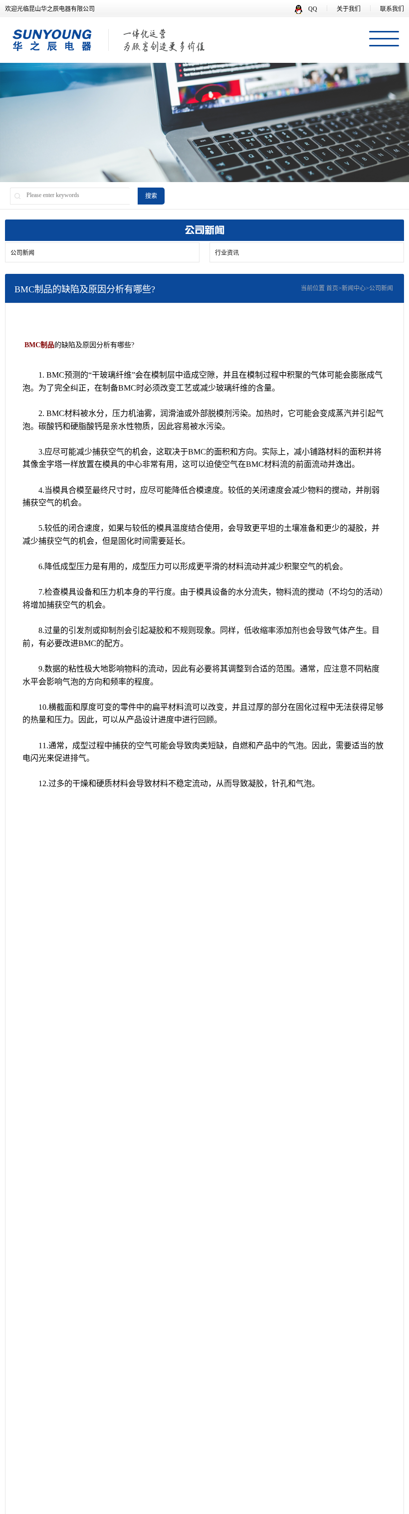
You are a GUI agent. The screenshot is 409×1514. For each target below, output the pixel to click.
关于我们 (349, 8)
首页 (332, 288)
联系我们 (392, 8)
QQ (312, 8)
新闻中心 (354, 288)
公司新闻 (22, 252)
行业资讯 (227, 252)
